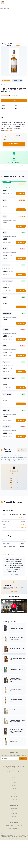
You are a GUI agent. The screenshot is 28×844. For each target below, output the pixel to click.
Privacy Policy (14, 814)
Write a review (22, 450)
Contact (14, 811)
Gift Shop (14, 796)
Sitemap (14, 816)
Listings (6, 165)
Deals (14, 783)
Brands (14, 785)
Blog (14, 791)
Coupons (14, 799)
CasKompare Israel (14, 828)
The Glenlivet (22, 518)
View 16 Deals (15, 144)
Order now (13, 591)
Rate (15, 100)
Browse (14, 780)
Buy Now (20, 193)
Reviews (15, 165)
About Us (14, 808)
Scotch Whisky (22, 524)
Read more (9, 130)
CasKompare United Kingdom (14, 825)
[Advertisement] (14, 21)
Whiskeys (3, 44)
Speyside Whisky (21, 527)
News (14, 794)
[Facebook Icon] (14, 763)
